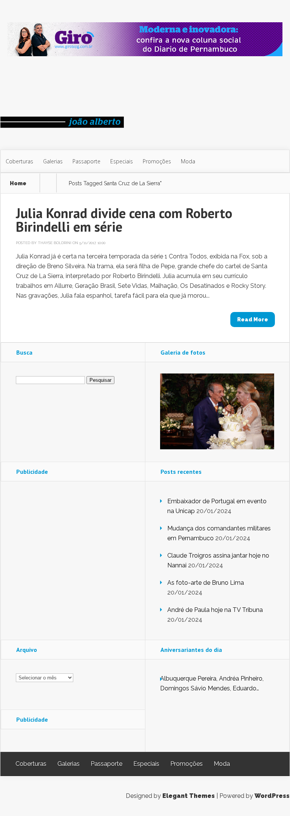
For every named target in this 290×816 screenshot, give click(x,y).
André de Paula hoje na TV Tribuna (215, 609)
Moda (188, 161)
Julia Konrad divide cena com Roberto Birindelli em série (124, 219)
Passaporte (86, 161)
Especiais (121, 161)
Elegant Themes (188, 795)
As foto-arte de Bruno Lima (205, 582)
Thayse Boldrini (54, 243)
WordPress (272, 795)
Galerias (53, 161)
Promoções (157, 161)
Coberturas (19, 161)
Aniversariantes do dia (191, 649)
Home (18, 183)
